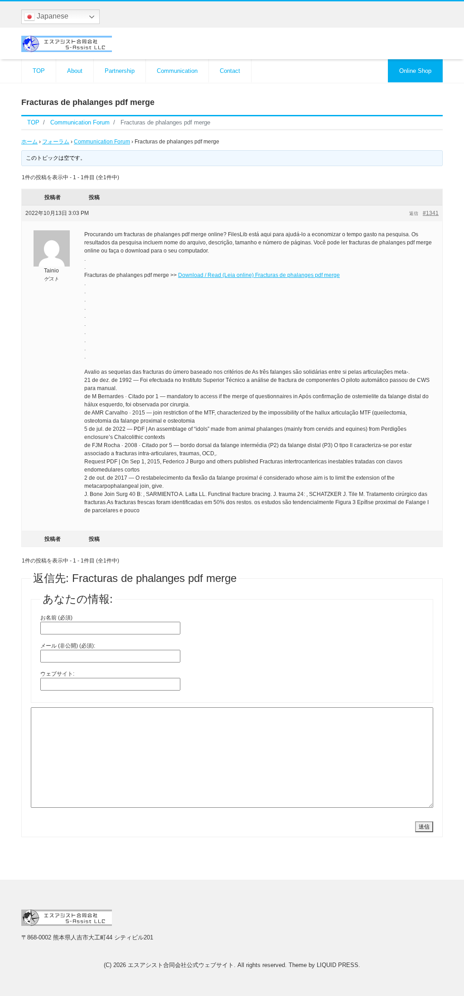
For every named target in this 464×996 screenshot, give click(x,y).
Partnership (120, 70)
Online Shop (415, 70)
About (74, 70)
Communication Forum (102, 141)
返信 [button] (413, 213)
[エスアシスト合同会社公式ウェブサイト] (66, 43)
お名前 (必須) (56, 618)
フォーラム (55, 141)
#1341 (431, 213)
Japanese (51, 16)
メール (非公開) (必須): (67, 646)
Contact (230, 70)
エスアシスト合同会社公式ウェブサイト (181, 965)
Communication (177, 70)
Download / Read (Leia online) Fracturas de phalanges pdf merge (259, 275)
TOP (39, 70)
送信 (424, 827)
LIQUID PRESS (337, 965)
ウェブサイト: (57, 674)
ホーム (29, 141)
